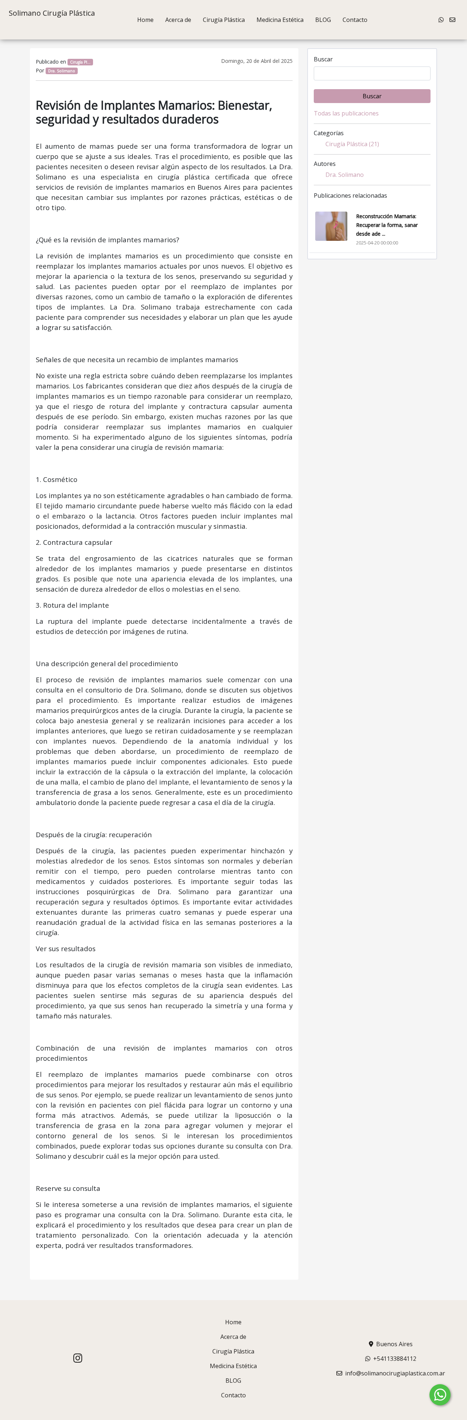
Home (145, 20)
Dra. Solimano (344, 175)
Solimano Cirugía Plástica (52, 13)
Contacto (355, 20)
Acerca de (178, 20)
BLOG (323, 20)
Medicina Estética (280, 20)
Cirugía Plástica (224, 20)
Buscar (323, 59)
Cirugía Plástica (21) (352, 144)
